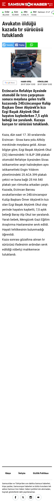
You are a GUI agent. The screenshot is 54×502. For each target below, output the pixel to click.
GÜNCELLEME (43, 81)
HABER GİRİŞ (26, 81)
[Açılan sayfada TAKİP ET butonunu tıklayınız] (10, 83)
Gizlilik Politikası (41, 473)
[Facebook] (15, 497)
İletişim (21, 473)
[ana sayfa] (50, 4)
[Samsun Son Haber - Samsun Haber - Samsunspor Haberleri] (27, 4)
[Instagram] (31, 497)
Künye (8, 473)
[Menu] (4, 4)
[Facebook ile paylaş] (20, 44)
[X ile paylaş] (8, 44)
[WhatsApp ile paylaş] (32, 44)
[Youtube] (38, 497)
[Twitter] (23, 497)
